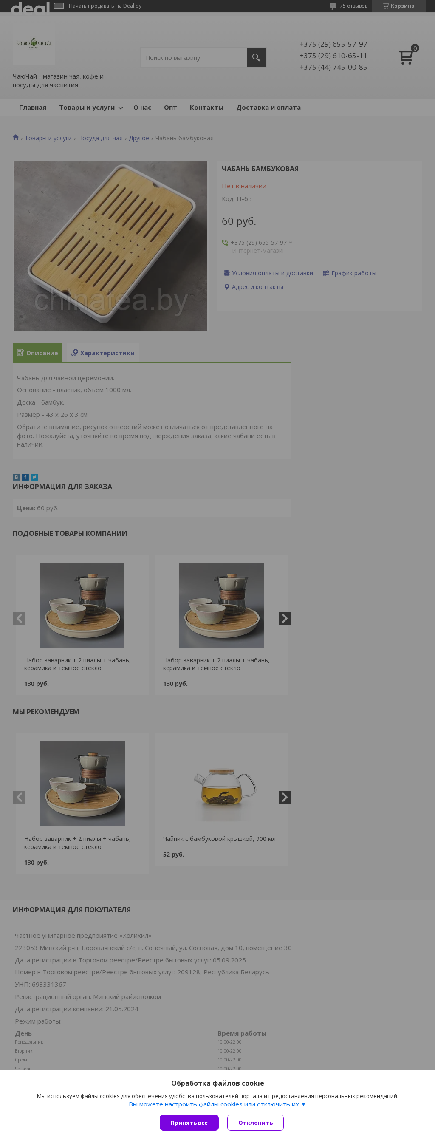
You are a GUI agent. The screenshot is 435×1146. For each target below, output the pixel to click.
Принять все (189, 1122)
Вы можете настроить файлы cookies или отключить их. (214, 1104)
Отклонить (255, 1122)
